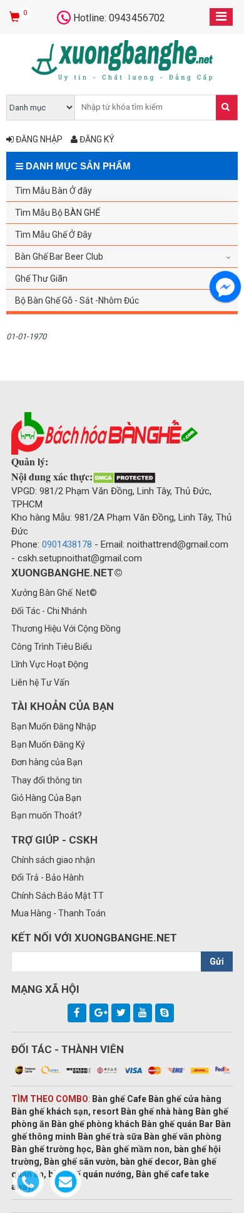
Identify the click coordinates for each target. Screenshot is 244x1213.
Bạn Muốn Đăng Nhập (53, 726)
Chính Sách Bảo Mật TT (57, 896)
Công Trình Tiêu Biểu (51, 647)
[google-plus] (98, 1013)
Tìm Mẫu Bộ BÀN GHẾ (57, 213)
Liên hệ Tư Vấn (40, 682)
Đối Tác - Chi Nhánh (49, 611)
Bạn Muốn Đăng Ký (48, 744)
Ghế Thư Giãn (41, 278)
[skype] (164, 1013)
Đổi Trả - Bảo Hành (47, 877)
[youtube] (142, 1013)
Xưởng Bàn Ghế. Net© (54, 593)
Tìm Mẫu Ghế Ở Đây (53, 235)
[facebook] (77, 1013)
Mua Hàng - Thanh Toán (58, 913)
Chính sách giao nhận (53, 860)
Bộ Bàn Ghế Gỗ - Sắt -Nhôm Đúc (77, 300)
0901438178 (67, 544)
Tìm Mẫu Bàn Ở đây (53, 191)
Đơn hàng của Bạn (47, 762)
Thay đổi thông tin (46, 780)
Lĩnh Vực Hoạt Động (49, 664)
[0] (16, 17)
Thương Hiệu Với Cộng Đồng (66, 628)
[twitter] (120, 1013)
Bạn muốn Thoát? (46, 815)
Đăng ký (96, 139)
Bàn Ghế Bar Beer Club (59, 257)
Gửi (217, 961)
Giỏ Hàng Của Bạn (46, 798)
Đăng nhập (38, 139)
